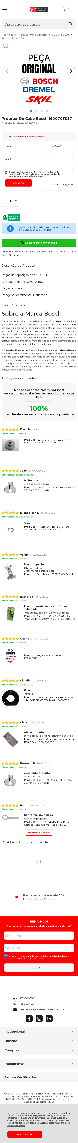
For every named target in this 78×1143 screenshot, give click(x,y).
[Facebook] (29, 1021)
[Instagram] (39, 1021)
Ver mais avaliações (39, 832)
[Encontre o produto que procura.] (70, 24)
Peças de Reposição (13, 38)
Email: (8, 159)
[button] (31, 111)
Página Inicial (10, 34)
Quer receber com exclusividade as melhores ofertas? (38, 926)
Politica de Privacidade (52, 956)
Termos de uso (31, 956)
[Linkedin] (49, 1021)
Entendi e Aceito (25, 1134)
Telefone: (56, 146)
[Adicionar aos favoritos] (5, 46)
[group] (39, 897)
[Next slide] (71, 71)
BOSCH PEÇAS (61, 34)
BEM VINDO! (39, 921)
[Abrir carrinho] (68, 10)
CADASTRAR (38, 967)
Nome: (9, 146)
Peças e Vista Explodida (34, 34)
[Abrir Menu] (5, 9)
